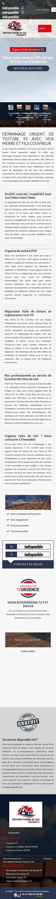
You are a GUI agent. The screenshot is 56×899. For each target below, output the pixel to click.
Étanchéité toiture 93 (16, 877)
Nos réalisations (28, 68)
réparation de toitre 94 (32, 858)
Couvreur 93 (12, 843)
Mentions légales (41, 891)
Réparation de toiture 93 (17, 874)
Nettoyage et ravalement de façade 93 (24, 870)
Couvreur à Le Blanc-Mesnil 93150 (22, 846)
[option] (10, 110)
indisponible (10, 7)
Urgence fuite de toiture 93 (19, 881)
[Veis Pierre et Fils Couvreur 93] (18, 28)
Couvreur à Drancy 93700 (18, 850)
